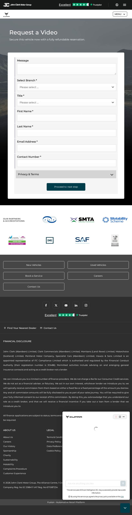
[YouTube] (66, 305)
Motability (8, 464)
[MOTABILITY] (115, 220)
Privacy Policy (54, 441)
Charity (7, 455)
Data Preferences (56, 446)
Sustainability (10, 459)
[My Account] (116, 4)
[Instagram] (86, 305)
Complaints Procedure (15, 468)
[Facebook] (46, 305)
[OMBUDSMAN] (17, 240)
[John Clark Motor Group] (17, 5)
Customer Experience (14, 473)
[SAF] (82, 240)
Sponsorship (9, 450)
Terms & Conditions (57, 437)
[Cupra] (6, 14)
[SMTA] (82, 220)
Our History (9, 446)
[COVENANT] (115, 240)
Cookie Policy (54, 450)
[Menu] (124, 5)
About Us (8, 437)
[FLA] (50, 220)
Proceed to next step (66, 186)
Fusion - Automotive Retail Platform (66, 502)
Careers (7, 441)
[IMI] (50, 240)
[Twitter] (56, 305)
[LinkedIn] (76, 305)
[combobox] (66, 87)
